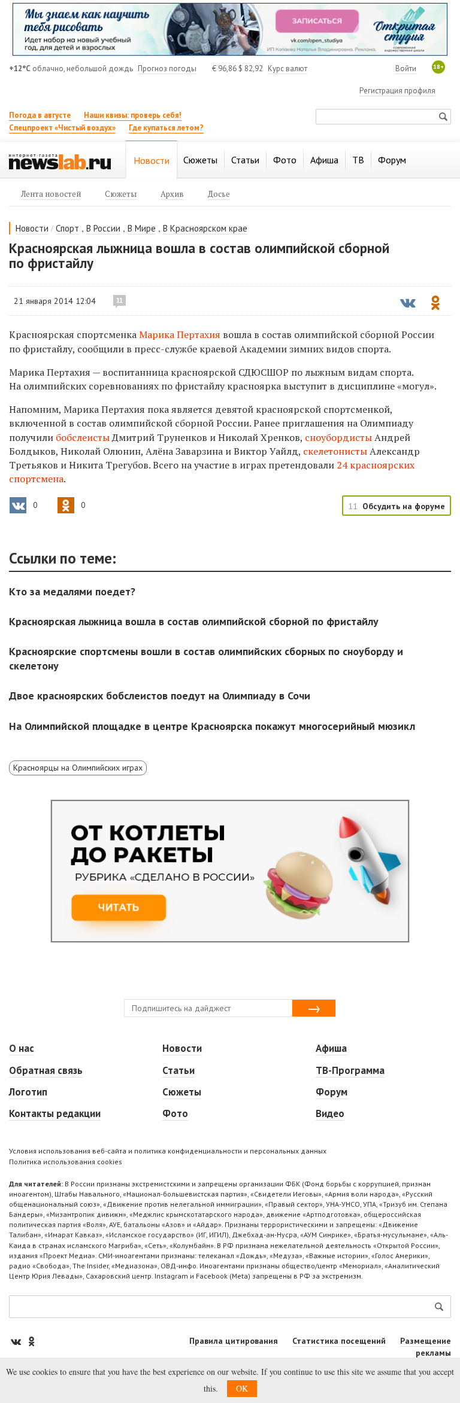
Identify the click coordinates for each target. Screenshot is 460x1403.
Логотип (28, 1091)
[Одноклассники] (31, 1341)
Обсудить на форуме (403, 506)
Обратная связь (46, 1070)
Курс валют (287, 68)
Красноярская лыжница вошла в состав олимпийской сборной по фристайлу (194, 621)
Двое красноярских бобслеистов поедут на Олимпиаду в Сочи (159, 695)
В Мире (142, 228)
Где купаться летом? (166, 128)
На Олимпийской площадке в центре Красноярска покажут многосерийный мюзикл (212, 726)
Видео (330, 1113)
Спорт (67, 228)
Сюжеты (181, 1091)
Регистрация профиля (397, 91)
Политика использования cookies (65, 1161)
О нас (21, 1048)
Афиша (331, 1048)
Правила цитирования (233, 1340)
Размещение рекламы (425, 1346)
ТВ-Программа (350, 1070)
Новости (32, 228)
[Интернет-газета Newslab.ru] (60, 161)
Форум (331, 1091)
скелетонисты (335, 451)
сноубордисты (338, 437)
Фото (175, 1113)
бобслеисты (83, 437)
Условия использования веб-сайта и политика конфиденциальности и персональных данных (167, 1150)
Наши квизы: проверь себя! (132, 115)
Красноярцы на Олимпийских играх (78, 767)
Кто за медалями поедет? (72, 591)
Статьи (178, 1070)
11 (119, 300)
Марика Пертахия (179, 334)
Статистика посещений (339, 1340)
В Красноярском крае (205, 228)
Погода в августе (40, 115)
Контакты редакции (55, 1113)
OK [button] (242, 1388)
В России (103, 228)
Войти (405, 68)
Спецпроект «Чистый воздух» (62, 128)
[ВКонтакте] (17, 1341)
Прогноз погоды (167, 68)
